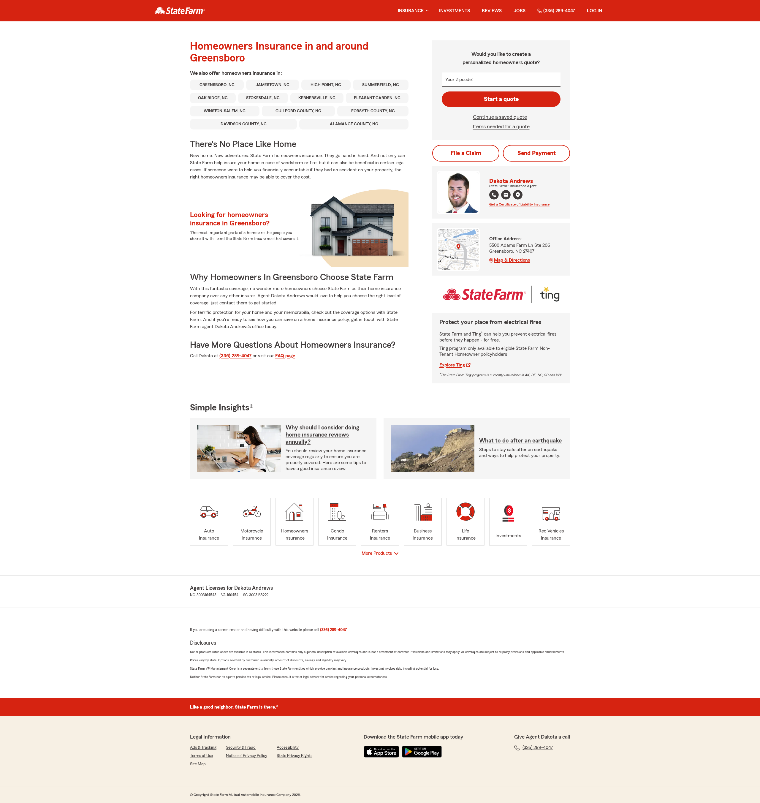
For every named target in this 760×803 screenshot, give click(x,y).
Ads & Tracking (203, 747)
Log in (594, 10)
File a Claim (466, 153)
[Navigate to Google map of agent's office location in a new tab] (517, 195)
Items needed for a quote (501, 126)
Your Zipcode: (459, 79)
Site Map (198, 764)
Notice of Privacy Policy (246, 756)
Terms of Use (201, 756)
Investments (454, 10)
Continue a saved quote (500, 117)
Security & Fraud (241, 747)
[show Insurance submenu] (426, 11)
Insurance (411, 10)
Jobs (519, 10)
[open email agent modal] (506, 195)
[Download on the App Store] (381, 752)
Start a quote (501, 99)
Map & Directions (512, 260)
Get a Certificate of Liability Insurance (519, 204)
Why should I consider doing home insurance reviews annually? (322, 435)
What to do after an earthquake (520, 441)
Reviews (492, 10)
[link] (180, 11)
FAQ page (285, 355)
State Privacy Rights (294, 756)
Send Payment (536, 153)
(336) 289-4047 (559, 10)
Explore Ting (452, 365)
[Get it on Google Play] (422, 752)
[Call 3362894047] (494, 195)
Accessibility (288, 747)
